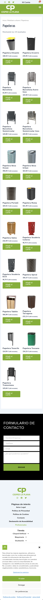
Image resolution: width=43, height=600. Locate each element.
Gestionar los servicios (21, 572)
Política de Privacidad (24, 597)
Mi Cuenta (26, 2)
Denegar (21, 585)
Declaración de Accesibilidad (21, 521)
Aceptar (22, 579)
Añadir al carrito (8, 62)
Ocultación (19, 541)
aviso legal (36, 597)
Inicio (4, 20)
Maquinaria (19, 537)
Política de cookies (9, 597)
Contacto (21, 518)
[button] (39, 547)
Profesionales (21, 525)
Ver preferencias (21, 591)
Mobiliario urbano (14, 20)
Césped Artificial (19, 534)
